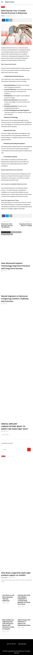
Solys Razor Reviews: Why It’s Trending (25, 224)
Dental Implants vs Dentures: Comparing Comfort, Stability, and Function (15, 298)
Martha (3, 15)
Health (3, 456)
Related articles (6, 232)
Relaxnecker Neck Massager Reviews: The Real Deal (7, 225)
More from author (16, 232)
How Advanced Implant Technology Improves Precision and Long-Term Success (15, 266)
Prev (4, 434)
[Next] (6, 634)
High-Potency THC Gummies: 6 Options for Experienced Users (24, 622)
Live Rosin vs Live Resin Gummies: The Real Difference (8, 597)
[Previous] (3, 634)
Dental (3, 6)
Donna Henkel (4, 577)
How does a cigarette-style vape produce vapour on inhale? (15, 573)
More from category (7, 234)
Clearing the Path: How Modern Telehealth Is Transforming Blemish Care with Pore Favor (24, 599)
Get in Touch (11, 644)
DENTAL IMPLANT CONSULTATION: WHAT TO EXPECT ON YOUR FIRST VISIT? (14, 426)
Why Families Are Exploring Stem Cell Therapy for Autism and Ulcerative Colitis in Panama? (8, 624)
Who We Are (22, 644)
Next (7, 434)
